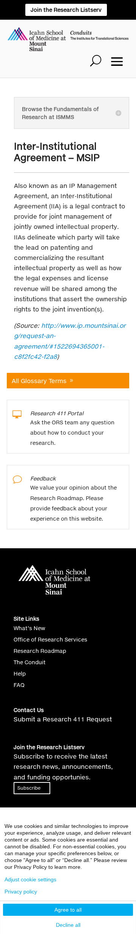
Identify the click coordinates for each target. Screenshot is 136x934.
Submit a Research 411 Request (63, 719)
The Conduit (30, 662)
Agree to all (68, 910)
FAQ (19, 685)
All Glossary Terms (39, 380)
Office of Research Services (50, 640)
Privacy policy (21, 892)
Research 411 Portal (56, 413)
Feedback (43, 478)
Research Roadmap (40, 651)
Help (20, 674)
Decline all (68, 925)
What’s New (29, 628)
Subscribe (28, 788)
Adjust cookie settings (30, 879)
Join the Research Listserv (66, 9)
